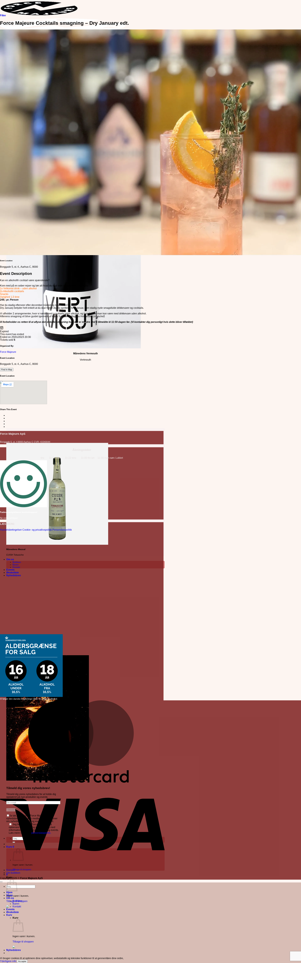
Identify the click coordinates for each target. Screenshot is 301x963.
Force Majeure (8, 352)
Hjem (9, 892)
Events (10, 569)
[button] (13, 575)
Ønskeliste (12, 572)
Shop (9, 895)
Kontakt (16, 567)
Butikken (17, 562)
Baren (15, 564)
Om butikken (13, 872)
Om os (10, 559)
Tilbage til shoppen (22, 869)
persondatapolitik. (41, 833)
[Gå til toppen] (1, 881)
